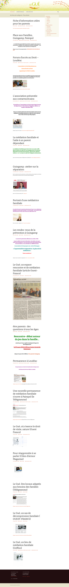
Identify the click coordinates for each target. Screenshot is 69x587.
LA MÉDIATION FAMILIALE (20, 11)
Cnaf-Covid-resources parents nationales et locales (21, 28)
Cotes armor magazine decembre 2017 (28, 130)
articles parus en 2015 (24, 401)
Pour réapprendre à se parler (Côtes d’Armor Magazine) (24, 456)
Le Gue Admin (25, 521)
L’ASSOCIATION (12, 11)
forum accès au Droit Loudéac (25, 89)
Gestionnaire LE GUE (30, 25)
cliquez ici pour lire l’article (17, 419)
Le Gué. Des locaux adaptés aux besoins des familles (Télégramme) (27, 487)
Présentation (48, 17)
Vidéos (48, 23)
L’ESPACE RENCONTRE (29, 11)
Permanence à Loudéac (25, 361)
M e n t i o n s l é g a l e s (26, 576)
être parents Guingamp (34, 354)
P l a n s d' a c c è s (14, 576)
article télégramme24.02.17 (35, 157)
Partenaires (48, 20)
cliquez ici (25, 193)
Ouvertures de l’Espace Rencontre (51, 33)
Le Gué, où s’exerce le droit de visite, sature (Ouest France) (26, 429)
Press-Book (23, 25)
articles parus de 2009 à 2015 (23, 550)
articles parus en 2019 (23, 40)
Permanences (49, 27)
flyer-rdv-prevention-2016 (30, 257)
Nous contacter (49, 29)
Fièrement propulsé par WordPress (15, 585)
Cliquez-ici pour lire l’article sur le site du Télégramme (21, 506)
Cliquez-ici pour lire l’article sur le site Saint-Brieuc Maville (22, 535)
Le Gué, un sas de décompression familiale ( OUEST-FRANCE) (26, 516)
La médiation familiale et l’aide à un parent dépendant (26, 140)
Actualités (20, 25)
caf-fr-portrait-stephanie (26, 223)
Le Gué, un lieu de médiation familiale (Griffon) (23, 545)
